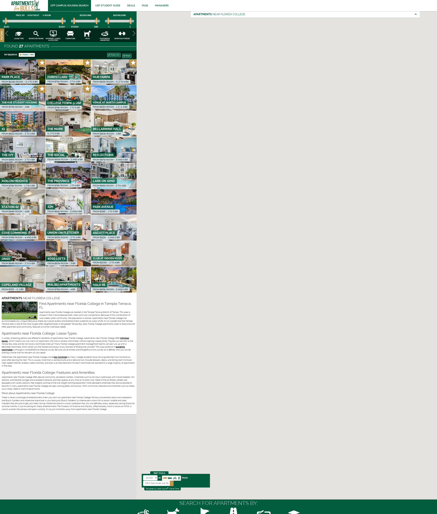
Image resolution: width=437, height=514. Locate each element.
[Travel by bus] (170, 478)
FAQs (145, 5)
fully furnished (60, 357)
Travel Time (28, 55)
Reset (127, 56)
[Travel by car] (165, 478)
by (159, 478)
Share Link (114, 55)
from (185, 478)
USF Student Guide (107, 5)
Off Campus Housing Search (69, 5)
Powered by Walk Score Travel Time (162, 489)
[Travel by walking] (179, 478)
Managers (162, 5)
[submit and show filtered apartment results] (172, 483)
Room (48, 15)
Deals (131, 5)
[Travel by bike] (175, 478)
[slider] (6, 21)
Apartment (33, 15)
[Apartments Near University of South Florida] (25, 5)
